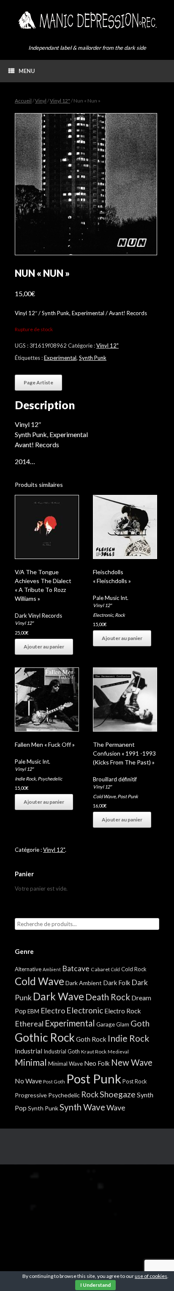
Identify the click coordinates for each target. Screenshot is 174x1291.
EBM (33, 1011)
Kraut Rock (93, 1051)
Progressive (31, 1095)
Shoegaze (118, 1094)
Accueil (23, 100)
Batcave (76, 968)
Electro (53, 1010)
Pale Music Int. (110, 597)
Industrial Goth (62, 1051)
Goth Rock (91, 1039)
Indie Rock (25, 778)
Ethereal (29, 1023)
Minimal (31, 1062)
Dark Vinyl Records (38, 615)
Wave (115, 1107)
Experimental (60, 357)
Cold (115, 969)
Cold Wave (104, 796)
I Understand (95, 1285)
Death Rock (107, 997)
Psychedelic (50, 778)
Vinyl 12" (60, 100)
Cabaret (100, 969)
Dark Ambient (83, 982)
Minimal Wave (65, 1063)
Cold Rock (134, 969)
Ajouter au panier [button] (44, 646)
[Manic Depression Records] (87, 20)
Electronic (103, 615)
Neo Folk (97, 1063)
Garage (105, 1024)
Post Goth (54, 1081)
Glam (122, 1024)
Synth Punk (92, 357)
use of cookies (151, 1276)
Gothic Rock (45, 1037)
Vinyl (40, 100)
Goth (140, 1023)
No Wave (28, 1081)
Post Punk (127, 796)
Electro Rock (122, 1011)
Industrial (28, 1051)
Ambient (52, 969)
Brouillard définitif (115, 779)
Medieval (118, 1051)
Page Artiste (38, 382)
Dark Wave (58, 996)
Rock (120, 615)
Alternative (28, 969)
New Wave (131, 1062)
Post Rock (134, 1081)
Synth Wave (82, 1107)
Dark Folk (116, 982)
